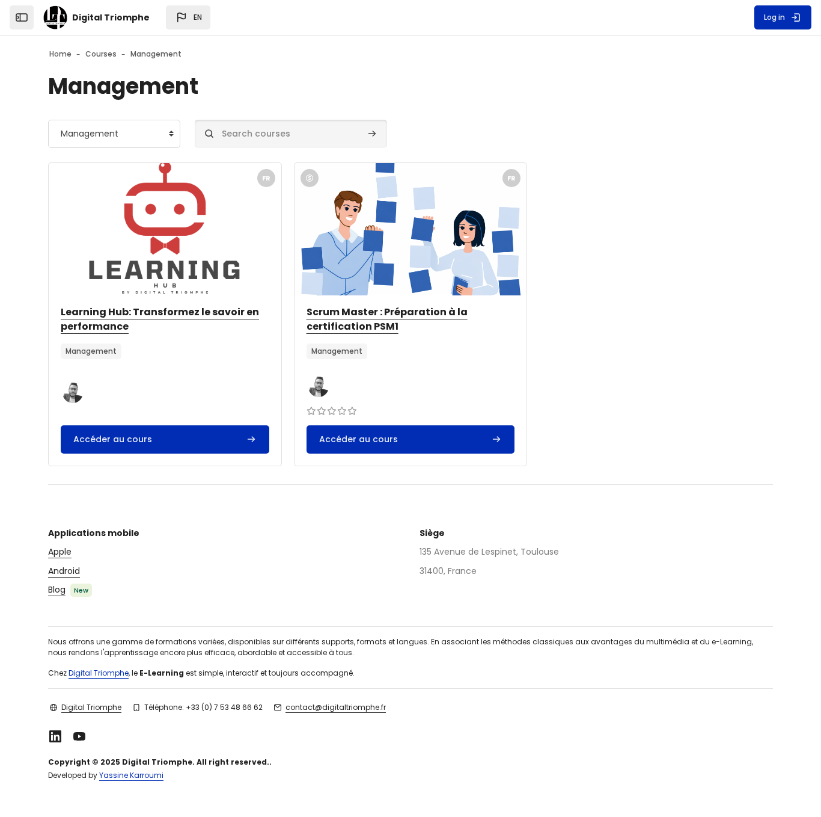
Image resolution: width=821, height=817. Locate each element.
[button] (188, 17)
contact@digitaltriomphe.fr (335, 707)
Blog (57, 590)
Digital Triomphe (99, 673)
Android (64, 571)
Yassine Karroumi (131, 775)
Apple (60, 552)
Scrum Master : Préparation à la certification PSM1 (387, 319)
